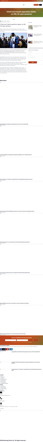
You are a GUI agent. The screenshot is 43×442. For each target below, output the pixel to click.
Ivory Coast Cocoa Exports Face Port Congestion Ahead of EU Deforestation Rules (15, 272)
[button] (23, 4)
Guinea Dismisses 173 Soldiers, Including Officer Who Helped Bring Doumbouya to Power (38, 42)
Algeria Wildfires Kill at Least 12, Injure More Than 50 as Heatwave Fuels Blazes (14, 303)
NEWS (14, 19)
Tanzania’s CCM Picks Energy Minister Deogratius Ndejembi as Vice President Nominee (37, 35)
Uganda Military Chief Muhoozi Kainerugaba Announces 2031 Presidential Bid (37, 26)
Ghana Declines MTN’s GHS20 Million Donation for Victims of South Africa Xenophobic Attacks (17, 211)
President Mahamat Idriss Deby (9, 51)
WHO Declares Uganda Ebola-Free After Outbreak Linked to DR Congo (12, 333)
